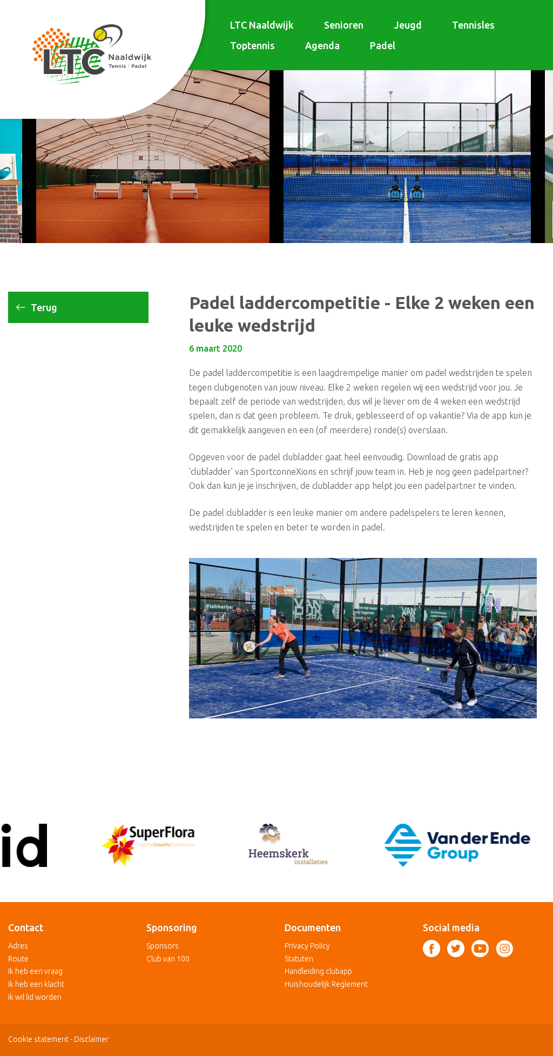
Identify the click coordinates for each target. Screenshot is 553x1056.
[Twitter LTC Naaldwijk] (455, 948)
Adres (18, 945)
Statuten (299, 958)
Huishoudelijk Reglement (326, 984)
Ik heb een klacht (36, 984)
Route (18, 958)
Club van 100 (168, 958)
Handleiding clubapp (318, 971)
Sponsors (162, 945)
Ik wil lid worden (35, 997)
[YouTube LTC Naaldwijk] (480, 948)
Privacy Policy (307, 945)
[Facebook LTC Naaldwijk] (431, 948)
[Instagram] (504, 948)
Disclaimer (91, 1039)
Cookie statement (38, 1039)
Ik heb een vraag (35, 971)
